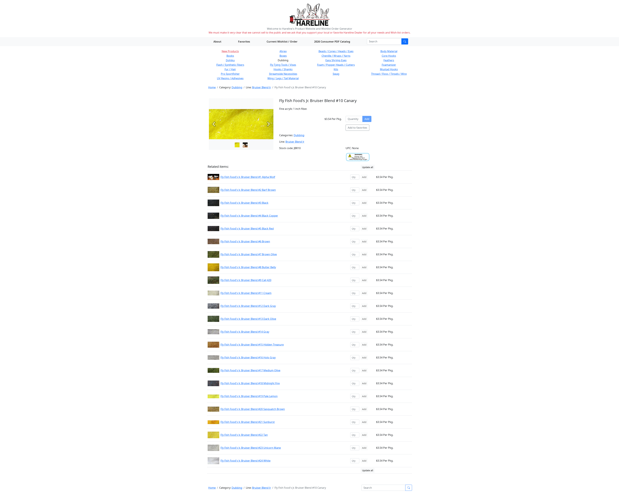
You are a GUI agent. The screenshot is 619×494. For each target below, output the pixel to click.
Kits (336, 69)
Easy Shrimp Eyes (336, 60)
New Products (230, 51)
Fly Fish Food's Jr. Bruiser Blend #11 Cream (246, 293)
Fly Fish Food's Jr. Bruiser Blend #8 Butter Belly (248, 267)
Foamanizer (389, 65)
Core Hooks (389, 56)
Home (212, 87)
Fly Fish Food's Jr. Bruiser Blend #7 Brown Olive (249, 254)
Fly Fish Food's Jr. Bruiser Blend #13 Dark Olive (248, 319)
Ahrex (283, 51)
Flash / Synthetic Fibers (230, 65)
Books (230, 56)
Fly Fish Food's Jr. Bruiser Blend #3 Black (244, 203)
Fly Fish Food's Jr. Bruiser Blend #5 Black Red (247, 228)
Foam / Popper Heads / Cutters (336, 65)
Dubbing (237, 87)
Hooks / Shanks (283, 69)
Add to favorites (357, 127)
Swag (336, 74)
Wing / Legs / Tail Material (283, 78)
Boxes (283, 56)
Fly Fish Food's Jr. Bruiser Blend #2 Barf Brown (248, 190)
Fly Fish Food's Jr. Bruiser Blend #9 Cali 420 (246, 280)
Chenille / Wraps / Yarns (336, 56)
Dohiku (230, 60)
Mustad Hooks (389, 69)
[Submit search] (404, 41)
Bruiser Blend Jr (261, 87)
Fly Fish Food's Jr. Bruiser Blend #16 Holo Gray (248, 357)
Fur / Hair (230, 69)
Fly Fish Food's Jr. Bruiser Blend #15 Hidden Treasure (252, 344)
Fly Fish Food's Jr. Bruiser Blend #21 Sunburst (248, 422)
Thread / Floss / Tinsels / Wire (389, 74)
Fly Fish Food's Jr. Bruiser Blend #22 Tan (244, 435)
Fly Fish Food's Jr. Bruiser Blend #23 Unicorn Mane (251, 448)
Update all (367, 167)
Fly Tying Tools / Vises (283, 65)
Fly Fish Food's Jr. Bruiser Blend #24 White (245, 460)
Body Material (388, 51)
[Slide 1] (245, 144)
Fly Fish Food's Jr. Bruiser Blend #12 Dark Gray (248, 306)
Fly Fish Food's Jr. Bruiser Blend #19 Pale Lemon (249, 396)
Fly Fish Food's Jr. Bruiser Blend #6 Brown (245, 241)
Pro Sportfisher (230, 74)
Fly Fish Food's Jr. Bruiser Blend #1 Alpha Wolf (248, 177)
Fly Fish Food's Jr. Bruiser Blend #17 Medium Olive (250, 370)
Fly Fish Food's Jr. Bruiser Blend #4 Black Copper (249, 215)
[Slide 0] (237, 144)
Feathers (388, 60)
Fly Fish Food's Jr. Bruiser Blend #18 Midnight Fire (250, 383)
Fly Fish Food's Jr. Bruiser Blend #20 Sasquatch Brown (253, 409)
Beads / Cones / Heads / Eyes (336, 51)
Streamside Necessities (283, 74)
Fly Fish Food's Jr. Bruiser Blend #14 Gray (245, 331)
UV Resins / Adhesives (230, 78)
